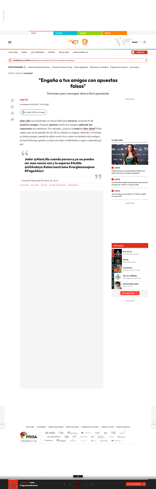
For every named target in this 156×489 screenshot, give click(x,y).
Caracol (121, 433)
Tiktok (68, 401)
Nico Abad (35, 185)
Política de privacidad (56, 427)
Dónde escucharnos (123, 427)
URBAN (108, 33)
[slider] (78, 479)
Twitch (88, 401)
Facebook (12, 100)
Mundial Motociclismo (57, 185)
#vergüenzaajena (82, 167)
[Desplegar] (78, 476)
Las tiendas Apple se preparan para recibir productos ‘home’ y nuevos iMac (130, 183)
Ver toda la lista (128, 293)
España (135, 42)
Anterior (64, 484)
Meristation (115, 439)
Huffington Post (53, 436)
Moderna (60, 439)
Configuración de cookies (89, 427)
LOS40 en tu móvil (107, 427)
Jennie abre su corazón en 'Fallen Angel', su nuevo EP (129, 195)
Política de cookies (72, 427)
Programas (39, 52)
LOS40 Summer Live (80, 52)
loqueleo (104, 439)
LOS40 (33, 33)
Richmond (49, 439)
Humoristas (24, 185)
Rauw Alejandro (81, 67)
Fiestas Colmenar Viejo (62, 67)
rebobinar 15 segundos (70, 484)
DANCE (83, 33)
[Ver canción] (118, 253)
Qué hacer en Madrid (99, 67)
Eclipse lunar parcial (118, 67)
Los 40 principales (61, 433)
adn (112, 433)
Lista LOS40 (13, 52)
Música (24, 52)
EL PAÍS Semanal (101, 436)
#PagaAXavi (34, 171)
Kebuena (119, 436)
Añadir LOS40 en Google (35, 112)
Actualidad (28, 73)
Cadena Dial (92, 436)
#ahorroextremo (55, 167)
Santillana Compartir (86, 433)
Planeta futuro (110, 436)
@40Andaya (34, 167)
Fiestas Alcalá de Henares (39, 67)
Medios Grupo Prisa (28, 440)
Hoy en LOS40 (64, 52)
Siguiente (91, 484)
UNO (67, 436)
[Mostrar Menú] (11, 42)
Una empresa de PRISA (28, 435)
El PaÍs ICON (83, 439)
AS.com (104, 433)
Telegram (12, 119)
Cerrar (146, 60)
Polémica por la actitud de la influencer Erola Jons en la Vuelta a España (128, 172)
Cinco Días (83, 436)
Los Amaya (134, 67)
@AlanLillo (41, 159)
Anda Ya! (24, 99)
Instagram (63, 401)
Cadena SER (96, 433)
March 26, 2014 (51, 180)
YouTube (73, 401)
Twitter (12, 107)
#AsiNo (76, 163)
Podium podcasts (73, 439)
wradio (74, 436)
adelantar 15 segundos (85, 484)
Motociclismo (73, 185)
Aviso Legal (30, 427)
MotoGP (44, 185)
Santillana (73, 433)
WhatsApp (12, 113)
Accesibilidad (41, 427)
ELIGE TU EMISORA (135, 484)
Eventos (51, 52)
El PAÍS (50, 433)
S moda (93, 439)
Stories (93, 401)
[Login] (145, 42)
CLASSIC (59, 33)
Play (78, 484)
